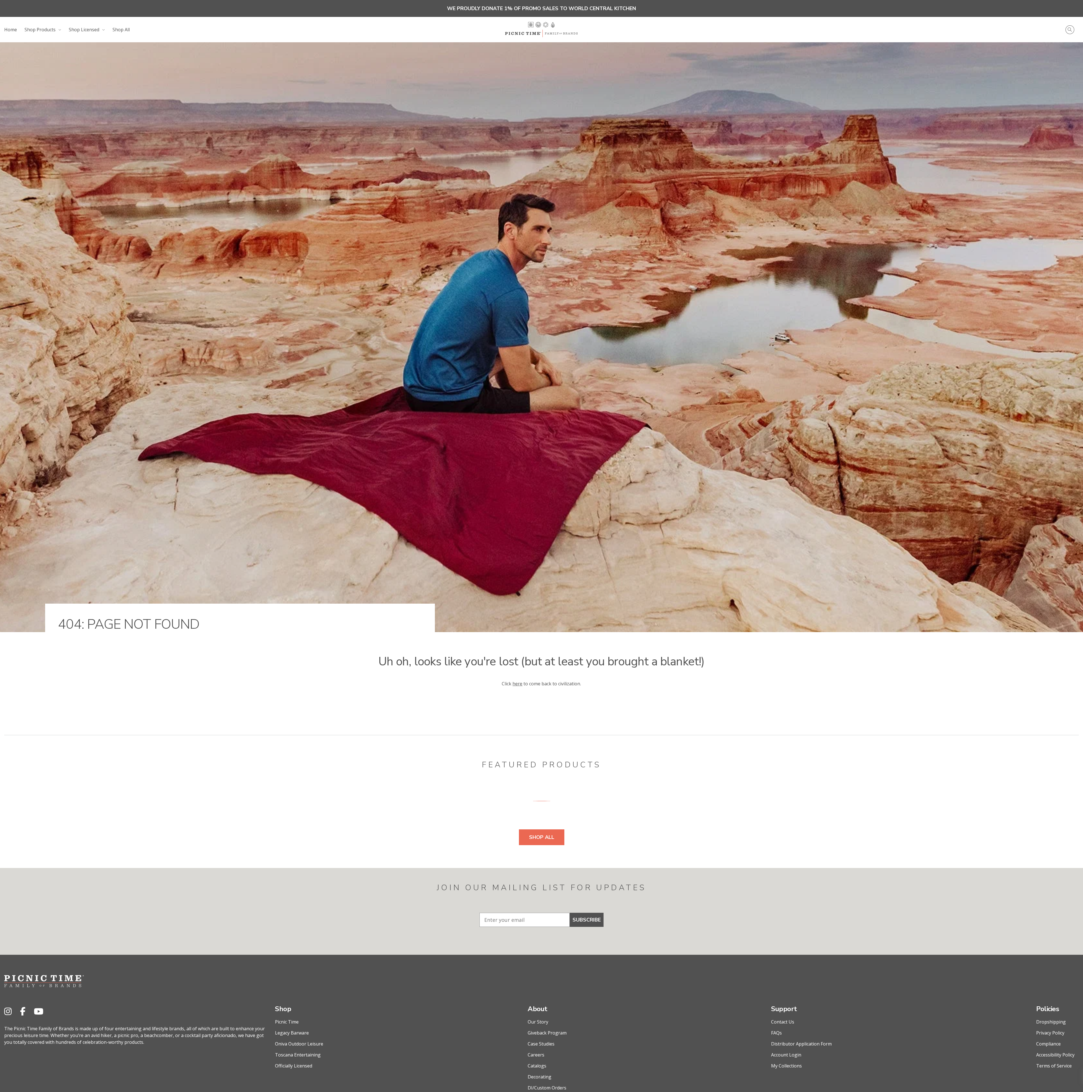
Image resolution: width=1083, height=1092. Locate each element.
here (517, 684)
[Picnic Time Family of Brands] (541, 29)
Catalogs (537, 1066)
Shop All (121, 29)
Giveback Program (547, 1033)
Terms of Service (1054, 1066)
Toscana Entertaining (298, 1055)
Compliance (1048, 1044)
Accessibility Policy (1055, 1055)
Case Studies (541, 1044)
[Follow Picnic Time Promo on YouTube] (38, 1011)
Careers (536, 1055)
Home (10, 29)
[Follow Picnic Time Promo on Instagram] (8, 1011)
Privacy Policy (1050, 1033)
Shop (283, 1008)
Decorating (539, 1077)
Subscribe (587, 919)
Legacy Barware (292, 1033)
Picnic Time (287, 1022)
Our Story (538, 1022)
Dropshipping (1051, 1022)
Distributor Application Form (801, 1044)
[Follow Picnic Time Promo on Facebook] (22, 1011)
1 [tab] (542, 801)
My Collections (786, 1066)
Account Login (786, 1055)
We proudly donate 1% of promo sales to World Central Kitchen (541, 8)
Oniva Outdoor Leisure (299, 1044)
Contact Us (782, 1022)
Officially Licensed (293, 1066)
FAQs (776, 1033)
